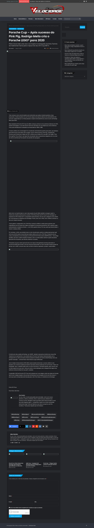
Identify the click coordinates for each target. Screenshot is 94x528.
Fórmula (30, 18)
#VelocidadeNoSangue (29, 420)
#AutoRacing (15, 414)
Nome (10, 496)
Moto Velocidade (39, 18)
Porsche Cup (20, 28)
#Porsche (25, 417)
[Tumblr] (30, 426)
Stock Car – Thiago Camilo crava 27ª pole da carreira (50, 464)
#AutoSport (26, 414)
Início (11, 25)
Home (15, 18)
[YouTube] (16, 442)
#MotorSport (15, 417)
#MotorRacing (52, 414)
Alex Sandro (11, 48)
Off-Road (48, 18)
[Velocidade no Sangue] (47, 10)
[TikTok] (19, 442)
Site (35, 501)
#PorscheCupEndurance (48, 417)
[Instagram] (18, 442)
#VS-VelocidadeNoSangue (45, 420)
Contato (54, 18)
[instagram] (11, 410)
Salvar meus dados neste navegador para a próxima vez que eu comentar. (26, 507)
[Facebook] (13, 442)
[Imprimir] (46, 426)
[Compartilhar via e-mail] (43, 426)
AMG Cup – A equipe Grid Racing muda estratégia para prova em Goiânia (33, 465)
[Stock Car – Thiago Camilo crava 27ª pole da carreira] (50, 457)
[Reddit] (36, 426)
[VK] (40, 426)
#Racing (17, 420)
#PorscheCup (35, 417)
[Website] (11, 442)
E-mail (10, 501)
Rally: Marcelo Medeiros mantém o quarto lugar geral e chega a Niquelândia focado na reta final (74, 47)
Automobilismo (22, 18)
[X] (14, 442)
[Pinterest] (33, 426)
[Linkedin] (26, 426)
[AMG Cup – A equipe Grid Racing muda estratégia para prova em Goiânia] (33, 457)
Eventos (60, 18)
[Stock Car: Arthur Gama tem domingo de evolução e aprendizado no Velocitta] (16, 457)
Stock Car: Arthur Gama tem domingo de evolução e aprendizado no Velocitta (16, 465)
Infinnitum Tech (32, 525)
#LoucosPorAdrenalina (38, 414)
